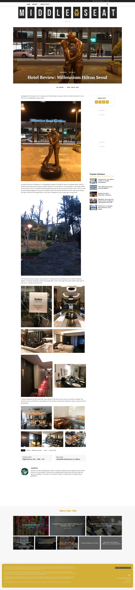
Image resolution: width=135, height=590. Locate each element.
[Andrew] (24, 471)
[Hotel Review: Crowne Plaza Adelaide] (23, 543)
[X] (100, 102)
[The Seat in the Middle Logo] (123, 568)
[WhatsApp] (107, 102)
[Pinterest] (103, 102)
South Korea (52, 450)
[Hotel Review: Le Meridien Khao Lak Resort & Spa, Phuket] (93, 207)
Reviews (34, 4)
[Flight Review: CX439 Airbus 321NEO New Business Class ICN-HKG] (104, 526)
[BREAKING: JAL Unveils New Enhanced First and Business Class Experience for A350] (93, 200)
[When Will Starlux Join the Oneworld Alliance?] (93, 187)
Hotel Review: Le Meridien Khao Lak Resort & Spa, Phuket (105, 207)
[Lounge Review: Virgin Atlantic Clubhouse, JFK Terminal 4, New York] (67, 526)
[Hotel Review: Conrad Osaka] (45, 543)
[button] (107, 4)
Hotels (72, 72)
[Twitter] (129, 575)
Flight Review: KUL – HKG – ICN (33, 459)
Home (28, 4)
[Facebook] (96, 102)
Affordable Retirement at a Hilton (68, 459)
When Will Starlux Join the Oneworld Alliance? (105, 187)
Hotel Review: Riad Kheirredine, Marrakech (104, 194)
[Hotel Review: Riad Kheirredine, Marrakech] (93, 194)
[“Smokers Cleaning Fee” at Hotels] (89, 543)
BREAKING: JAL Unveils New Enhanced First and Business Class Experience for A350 (106, 201)
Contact (107, 1)
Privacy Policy (45, 4)
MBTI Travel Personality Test (99, 1)
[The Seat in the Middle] (67, 12)
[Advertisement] (102, 125)
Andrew (61, 87)
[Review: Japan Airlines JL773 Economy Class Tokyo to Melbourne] (67, 543)
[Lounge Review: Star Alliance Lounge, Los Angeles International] (93, 180)
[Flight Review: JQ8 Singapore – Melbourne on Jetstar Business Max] (111, 543)
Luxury (28, 450)
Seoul (45, 450)
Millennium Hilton (37, 450)
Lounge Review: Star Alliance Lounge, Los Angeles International (106, 181)
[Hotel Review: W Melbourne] (31, 526)
